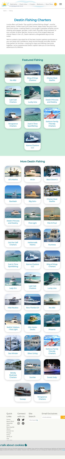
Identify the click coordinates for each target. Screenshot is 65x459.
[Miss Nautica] (13, 299)
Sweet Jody (52, 377)
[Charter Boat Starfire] (52, 69)
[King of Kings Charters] (32, 69)
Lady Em (13, 288)
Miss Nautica (13, 308)
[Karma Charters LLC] (32, 137)
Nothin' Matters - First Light (13, 328)
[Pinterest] (24, 423)
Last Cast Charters (13, 101)
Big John (32, 201)
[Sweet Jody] (52, 367)
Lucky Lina (32, 102)
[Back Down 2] (52, 171)
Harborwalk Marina (32, 243)
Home (8, 419)
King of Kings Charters (32, 79)
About (8, 429)
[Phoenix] (52, 320)
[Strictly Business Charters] (13, 364)
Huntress (52, 245)
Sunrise (32, 377)
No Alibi (13, 80)
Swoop (23, 399)
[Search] (37, 420)
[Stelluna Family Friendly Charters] (52, 113)
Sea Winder (13, 353)
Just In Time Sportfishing (32, 125)
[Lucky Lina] (32, 92)
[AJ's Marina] (13, 171)
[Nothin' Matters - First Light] (13, 319)
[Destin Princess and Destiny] (52, 91)
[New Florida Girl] (32, 299)
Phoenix (52, 329)
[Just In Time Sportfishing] (32, 114)
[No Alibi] (13, 71)
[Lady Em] (13, 278)
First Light (32, 223)
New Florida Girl (32, 308)
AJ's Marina (13, 179)
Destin (5, 10)
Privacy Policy (8, 433)
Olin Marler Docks (32, 328)
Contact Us (10, 431)
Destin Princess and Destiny (52, 101)
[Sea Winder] (13, 343)
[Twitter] (24, 420)
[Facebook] (19, 420)
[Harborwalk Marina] (32, 234)
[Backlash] (13, 191)
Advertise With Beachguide (10, 425)
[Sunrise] (32, 367)
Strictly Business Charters (13, 375)
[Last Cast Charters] (13, 91)
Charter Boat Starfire (52, 79)
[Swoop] (23, 389)
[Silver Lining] (32, 343)
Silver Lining (32, 353)
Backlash (13, 201)
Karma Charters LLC (32, 146)
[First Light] (32, 213)
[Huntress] (52, 235)
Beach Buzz (10, 421)
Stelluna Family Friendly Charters (52, 123)
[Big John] (32, 191)
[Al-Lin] (32, 171)
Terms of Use (9, 437)
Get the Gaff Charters (13, 243)
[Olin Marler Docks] (32, 319)
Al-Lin (32, 179)
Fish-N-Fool (52, 223)
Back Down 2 (52, 179)
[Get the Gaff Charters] (13, 234)
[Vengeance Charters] (13, 114)
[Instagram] (19, 423)
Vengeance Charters (13, 125)
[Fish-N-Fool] (52, 213)
